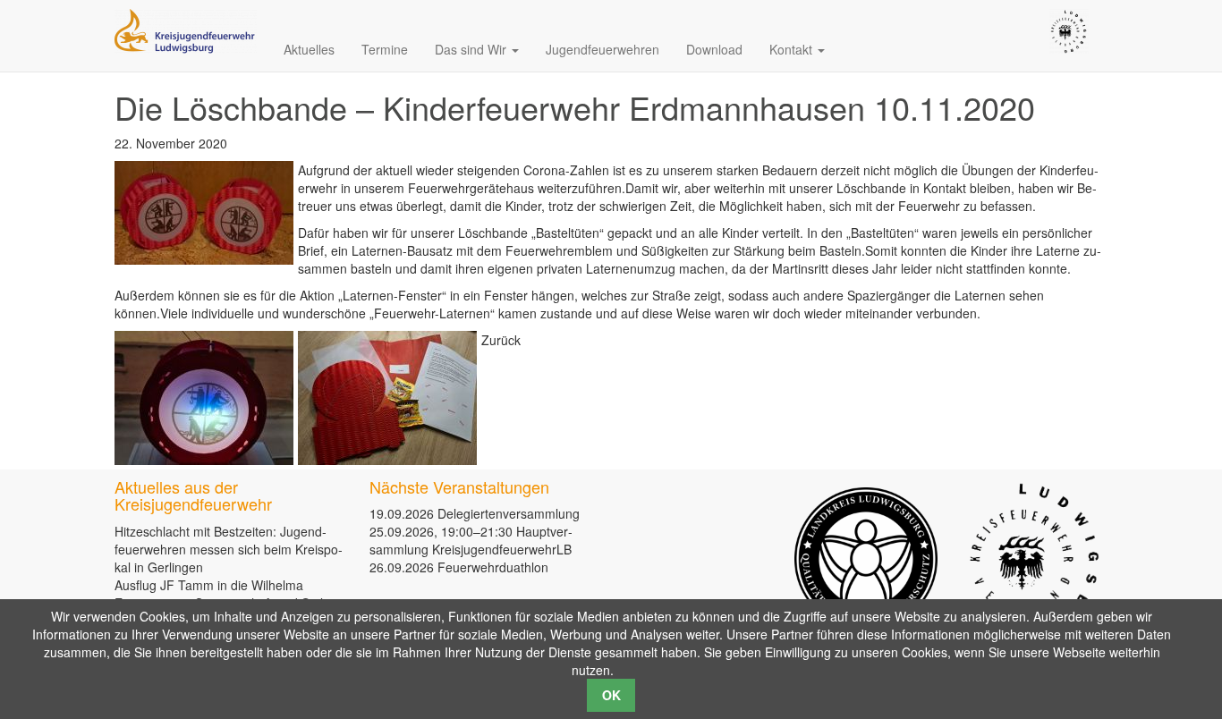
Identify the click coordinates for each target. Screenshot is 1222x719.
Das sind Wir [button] (472, 49)
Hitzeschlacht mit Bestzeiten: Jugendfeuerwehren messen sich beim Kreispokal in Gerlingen (229, 549)
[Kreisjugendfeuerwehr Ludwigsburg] (186, 29)
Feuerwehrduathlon (492, 567)
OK (611, 695)
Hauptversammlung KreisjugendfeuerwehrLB (471, 540)
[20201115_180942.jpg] (387, 398)
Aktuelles (309, 49)
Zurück (501, 340)
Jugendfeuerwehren (602, 49)
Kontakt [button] (792, 49)
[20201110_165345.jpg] (204, 398)
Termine (384, 49)
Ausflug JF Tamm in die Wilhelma (209, 585)
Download (714, 49)
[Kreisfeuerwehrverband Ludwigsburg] (1069, 29)
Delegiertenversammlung (508, 513)
